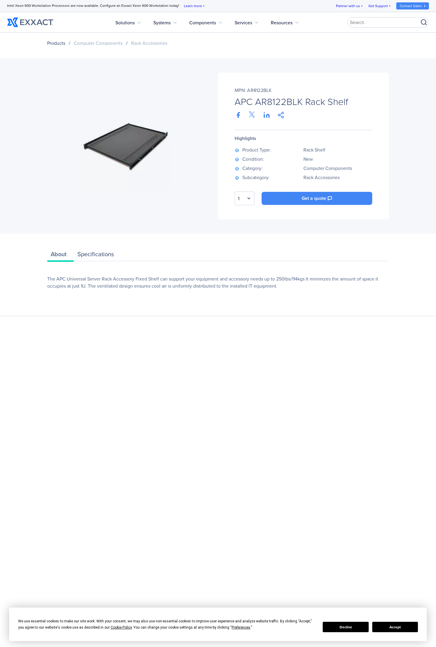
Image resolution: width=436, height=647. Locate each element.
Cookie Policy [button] (121, 627)
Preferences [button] (241, 627)
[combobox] (244, 198)
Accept (395, 627)
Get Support (380, 6)
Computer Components (98, 43)
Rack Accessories (149, 43)
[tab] (60, 255)
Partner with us (350, 6)
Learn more (195, 6)
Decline (346, 627)
